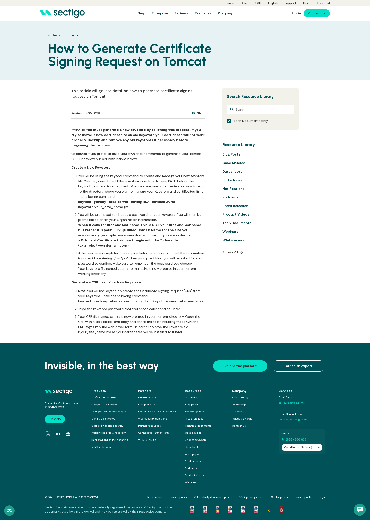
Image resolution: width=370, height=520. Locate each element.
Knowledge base (195, 411)
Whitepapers (233, 240)
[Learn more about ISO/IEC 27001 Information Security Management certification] (281, 509)
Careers (237, 411)
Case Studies (233, 163)
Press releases (194, 418)
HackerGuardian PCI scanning (109, 440)
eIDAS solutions (101, 447)
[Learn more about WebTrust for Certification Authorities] (205, 509)
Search (230, 3)
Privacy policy (178, 497)
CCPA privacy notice (251, 497)
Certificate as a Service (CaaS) (157, 411)
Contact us (239, 425)
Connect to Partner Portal (154, 433)
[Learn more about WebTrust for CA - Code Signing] (256, 509)
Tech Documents (236, 223)
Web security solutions (152, 418)
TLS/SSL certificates (103, 397)
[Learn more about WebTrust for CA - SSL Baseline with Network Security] (243, 509)
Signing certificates (103, 418)
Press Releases (235, 206)
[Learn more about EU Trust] (269, 509)
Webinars (230, 231)
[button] (360, 510)
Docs (306, 3)
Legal (322, 497)
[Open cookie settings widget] (9, 510)
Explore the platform (240, 366)
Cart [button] (245, 3)
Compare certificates (104, 404)
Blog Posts (231, 154)
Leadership (239, 404)
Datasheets (232, 171)
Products (98, 391)
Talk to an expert (298, 366)
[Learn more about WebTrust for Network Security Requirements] (192, 509)
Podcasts (230, 197)
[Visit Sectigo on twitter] (48, 433)
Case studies (193, 433)
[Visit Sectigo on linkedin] (58, 433)
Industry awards (242, 418)
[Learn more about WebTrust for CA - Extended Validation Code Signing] (230, 509)
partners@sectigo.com (293, 419)
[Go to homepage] (62, 13)
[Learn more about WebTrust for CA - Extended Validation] (217, 509)
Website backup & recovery (108, 433)
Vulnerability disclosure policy (213, 497)
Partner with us (147, 397)
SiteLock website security (107, 425)
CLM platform (146, 404)
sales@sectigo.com (291, 403)
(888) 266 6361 (296, 439)
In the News (232, 180)
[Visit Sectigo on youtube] (68, 433)
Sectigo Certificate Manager (108, 411)
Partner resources (149, 425)
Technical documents (198, 425)
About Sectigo (241, 397)
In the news (192, 397)
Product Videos (235, 214)
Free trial (323, 3)
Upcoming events (196, 440)
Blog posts (192, 404)
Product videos (194, 475)
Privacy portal (303, 497)
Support (290, 3)
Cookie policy (279, 497)
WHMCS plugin (147, 440)
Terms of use (155, 497)
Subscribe (55, 419)
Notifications (233, 188)
